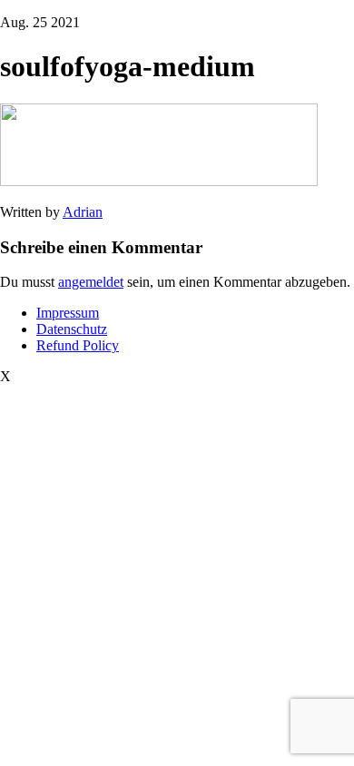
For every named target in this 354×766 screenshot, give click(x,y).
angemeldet (90, 282)
